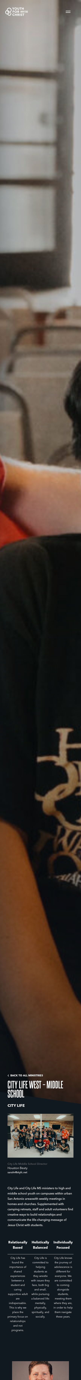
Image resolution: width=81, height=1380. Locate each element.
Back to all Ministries (26, 1075)
